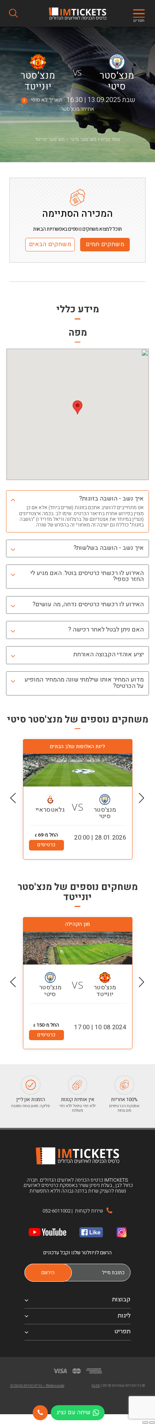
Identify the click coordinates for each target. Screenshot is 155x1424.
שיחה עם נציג (73, 1412)
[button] (141, 798)
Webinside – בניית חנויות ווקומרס (37, 1385)
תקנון (95, 1385)
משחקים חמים (105, 244)
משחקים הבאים (50, 244)
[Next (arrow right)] (145, 1422)
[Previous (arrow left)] (152, 1422)
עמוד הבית (110, 139)
